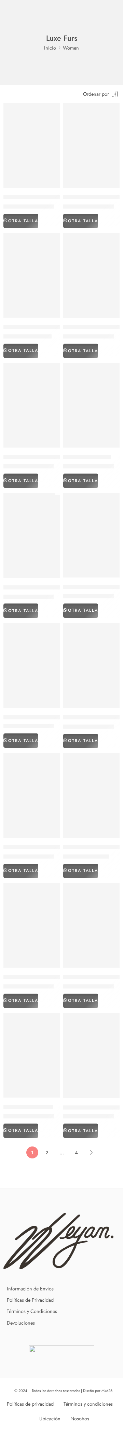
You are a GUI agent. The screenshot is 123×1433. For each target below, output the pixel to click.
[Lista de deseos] (53, 110)
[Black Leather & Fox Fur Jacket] (31, 665)
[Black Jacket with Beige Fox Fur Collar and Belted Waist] (91, 535)
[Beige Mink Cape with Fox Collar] (91, 145)
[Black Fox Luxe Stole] (91, 405)
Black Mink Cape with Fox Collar (41, 847)
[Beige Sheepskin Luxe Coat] (91, 275)
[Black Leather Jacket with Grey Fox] (91, 665)
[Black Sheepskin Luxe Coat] (91, 925)
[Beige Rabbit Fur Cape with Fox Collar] (31, 275)
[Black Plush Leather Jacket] (91, 795)
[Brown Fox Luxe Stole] (31, 1055)
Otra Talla (23, 221)
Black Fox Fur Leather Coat (34, 457)
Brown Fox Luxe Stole (28, 1107)
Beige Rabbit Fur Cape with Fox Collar (48, 327)
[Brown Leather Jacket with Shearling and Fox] (91, 1055)
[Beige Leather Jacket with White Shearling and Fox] (31, 145)
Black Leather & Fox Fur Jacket (38, 717)
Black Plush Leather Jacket (93, 847)
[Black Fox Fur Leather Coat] (31, 405)
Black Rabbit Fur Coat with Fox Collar (47, 977)
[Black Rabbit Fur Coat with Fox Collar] (31, 925)
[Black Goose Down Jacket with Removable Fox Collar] (31, 535)
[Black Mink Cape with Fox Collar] (31, 795)
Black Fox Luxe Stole (87, 457)
